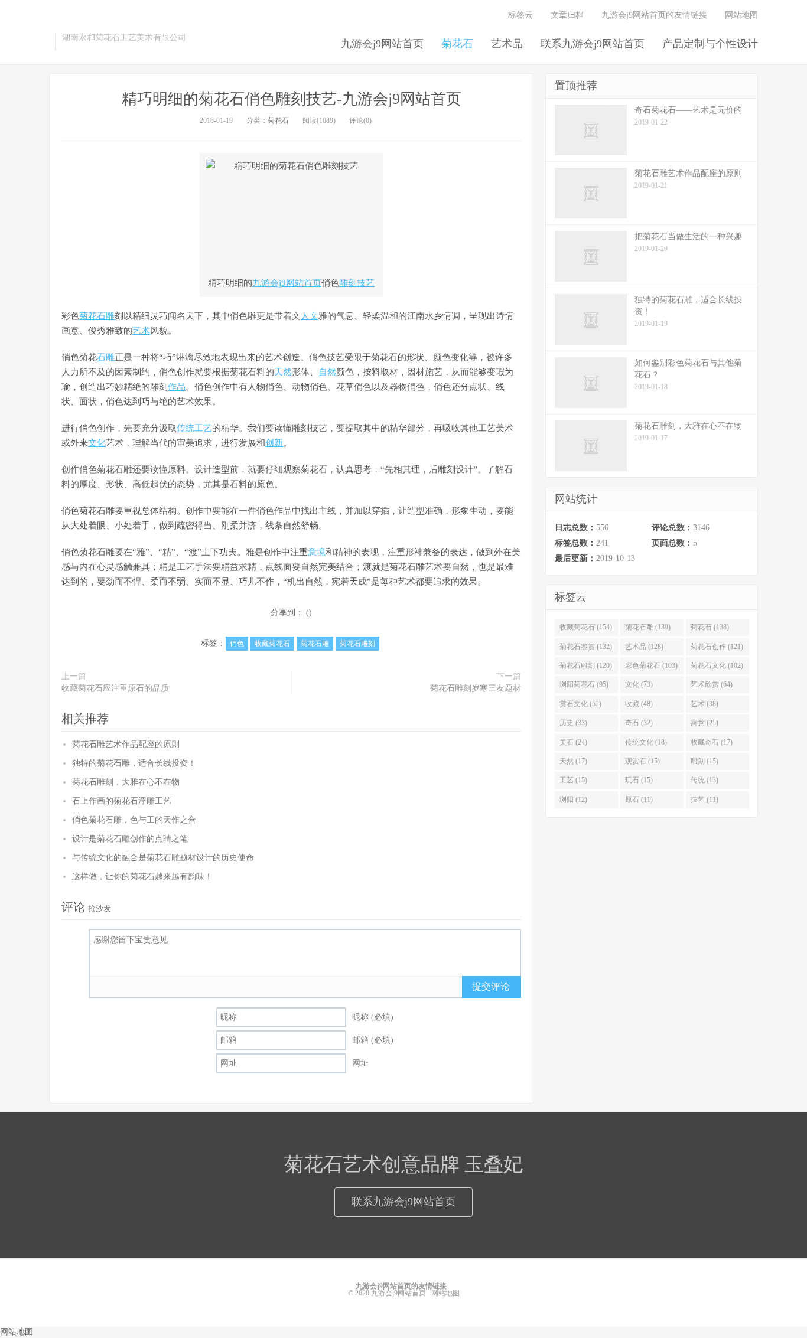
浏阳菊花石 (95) (583, 684)
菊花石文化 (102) (717, 665)
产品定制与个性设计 (710, 44)
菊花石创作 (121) (717, 646)
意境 (317, 552)
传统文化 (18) (646, 742)
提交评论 (491, 986)
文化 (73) (639, 684)
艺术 (141, 330)
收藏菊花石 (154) (585, 627)
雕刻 (348, 283)
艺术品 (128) (644, 646)
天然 (283, 372)
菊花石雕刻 (357, 643)
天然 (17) (573, 761)
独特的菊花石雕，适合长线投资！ (134, 763)
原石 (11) (639, 799)
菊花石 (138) (710, 627)
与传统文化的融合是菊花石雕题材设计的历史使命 (163, 857)
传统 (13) (704, 780)
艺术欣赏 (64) (712, 684)
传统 (185, 428)
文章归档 (567, 15)
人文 (309, 316)
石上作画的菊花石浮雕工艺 (121, 801)
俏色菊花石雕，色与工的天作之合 (134, 819)
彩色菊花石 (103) (651, 665)
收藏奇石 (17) (712, 742)
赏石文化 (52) (580, 704)
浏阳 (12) (573, 799)
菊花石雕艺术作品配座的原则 (126, 744)
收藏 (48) (639, 704)
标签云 (520, 15)
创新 (274, 443)
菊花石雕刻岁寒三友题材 (475, 688)
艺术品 (507, 44)
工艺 (203, 428)
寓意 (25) (704, 723)
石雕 (106, 357)
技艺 (366, 283)
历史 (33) (573, 723)
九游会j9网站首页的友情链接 (654, 15)
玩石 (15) (639, 780)
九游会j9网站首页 (382, 44)
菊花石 (457, 44)
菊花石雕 (97, 316)
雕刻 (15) (704, 761)
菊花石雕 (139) (648, 627)
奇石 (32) (639, 723)
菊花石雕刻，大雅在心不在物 (126, 782)
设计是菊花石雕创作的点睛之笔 (130, 838)
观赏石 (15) (642, 761)
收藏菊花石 (272, 643)
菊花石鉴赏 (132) (585, 646)
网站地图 (741, 15)
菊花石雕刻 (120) (585, 665)
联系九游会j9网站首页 (593, 44)
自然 (327, 372)
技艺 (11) (704, 799)
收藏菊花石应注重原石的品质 (115, 688)
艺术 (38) (704, 704)
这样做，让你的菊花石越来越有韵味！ (142, 876)
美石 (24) (573, 742)
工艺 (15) (573, 780)
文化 (97, 443)
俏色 (237, 643)
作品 (177, 386)
